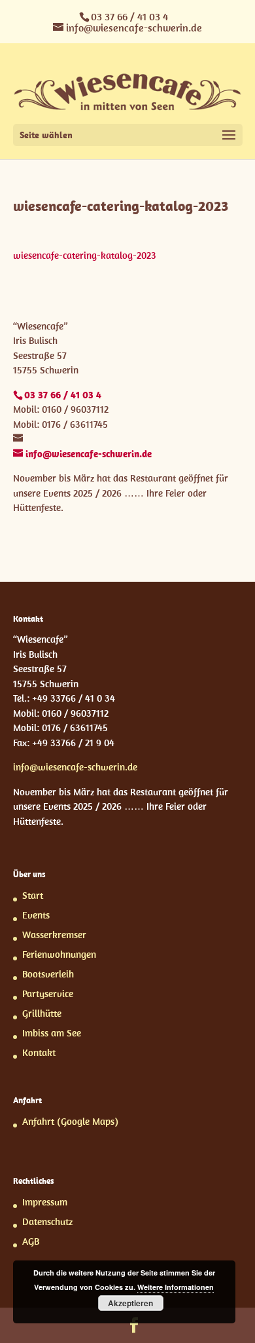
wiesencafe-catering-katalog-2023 (84, 255)
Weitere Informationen (175, 1287)
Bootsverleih (48, 974)
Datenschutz (47, 1221)
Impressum (44, 1202)
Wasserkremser (54, 934)
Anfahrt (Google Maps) (70, 1121)
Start (32, 895)
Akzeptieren (130, 1303)
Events (36, 915)
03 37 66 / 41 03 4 (129, 16)
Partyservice (47, 993)
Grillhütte (41, 1013)
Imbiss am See (51, 1033)
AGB (30, 1241)
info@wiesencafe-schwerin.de (75, 767)
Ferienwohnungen (59, 954)
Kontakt (39, 1052)
